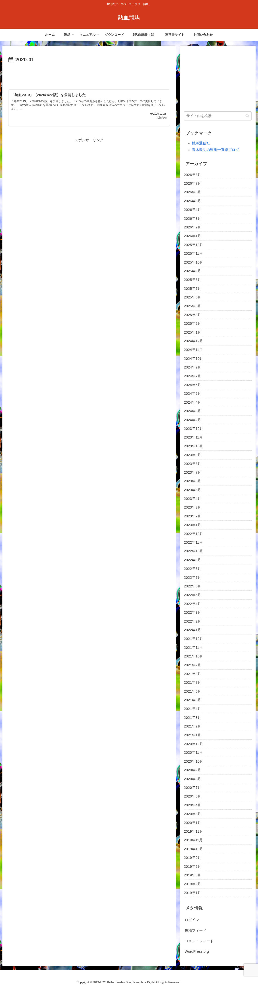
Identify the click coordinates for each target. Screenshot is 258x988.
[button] (247, 115)
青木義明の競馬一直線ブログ (215, 150)
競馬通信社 (201, 143)
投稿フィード (195, 930)
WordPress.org (197, 951)
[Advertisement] (89, 75)
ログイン (192, 920)
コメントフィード (199, 941)
